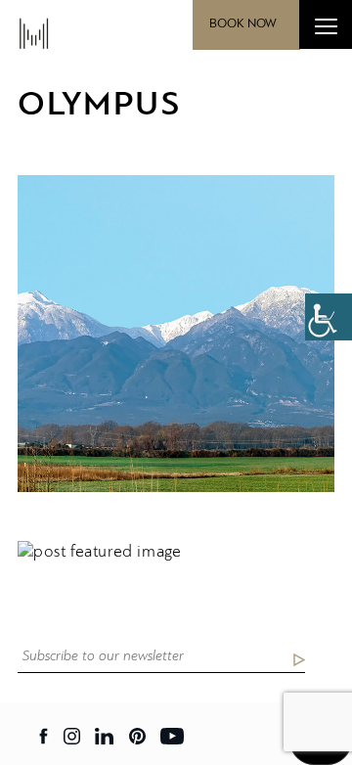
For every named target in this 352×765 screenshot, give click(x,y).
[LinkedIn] (104, 736)
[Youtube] (172, 736)
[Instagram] (72, 736)
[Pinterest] (137, 736)
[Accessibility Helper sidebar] (328, 316)
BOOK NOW (243, 24)
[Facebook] (44, 736)
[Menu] (325, 24)
